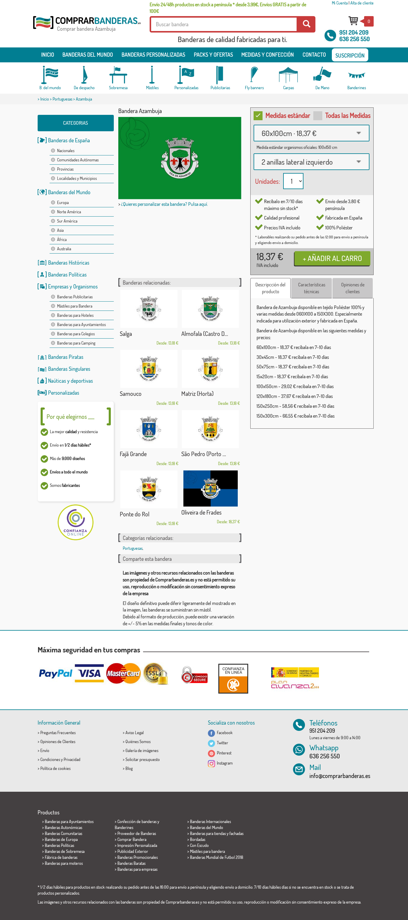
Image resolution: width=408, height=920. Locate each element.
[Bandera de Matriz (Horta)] (210, 369)
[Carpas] (288, 75)
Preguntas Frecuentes (58, 732)
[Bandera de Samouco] (149, 369)
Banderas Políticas (67, 274)
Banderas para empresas (137, 869)
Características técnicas (311, 288)
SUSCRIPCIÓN (350, 55)
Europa (63, 202)
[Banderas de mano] (323, 75)
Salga (126, 333)
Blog (129, 768)
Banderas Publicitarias (75, 296)
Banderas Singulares (69, 368)
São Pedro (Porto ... (203, 454)
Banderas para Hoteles (75, 315)
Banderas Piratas (65, 357)
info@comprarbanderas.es (339, 775)
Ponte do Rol (134, 514)
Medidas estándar (288, 115)
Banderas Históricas (68, 262)
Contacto (314, 54)
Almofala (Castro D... (204, 333)
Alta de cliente (362, 2)
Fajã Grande (133, 454)
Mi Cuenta (340, 2)
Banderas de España (69, 140)
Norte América (69, 211)
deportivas (82, 380)
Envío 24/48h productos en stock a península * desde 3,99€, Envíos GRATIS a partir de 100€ (228, 7)
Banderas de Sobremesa (65, 851)
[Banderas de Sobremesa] (118, 75)
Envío (44, 750)
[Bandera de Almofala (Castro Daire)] (210, 309)
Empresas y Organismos (73, 286)
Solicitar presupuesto (142, 759)
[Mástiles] (152, 75)
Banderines (124, 827)
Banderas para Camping (76, 342)
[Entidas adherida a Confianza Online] (233, 678)
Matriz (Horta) (197, 393)
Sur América (67, 220)
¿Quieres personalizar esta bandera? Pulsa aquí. (164, 204)
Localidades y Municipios (77, 178)
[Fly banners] (254, 75)
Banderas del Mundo (69, 192)
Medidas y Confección (267, 54)
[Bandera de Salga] (149, 309)
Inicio (47, 54)
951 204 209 (354, 32)
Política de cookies (55, 768)
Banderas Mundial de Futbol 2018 (216, 857)
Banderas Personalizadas (153, 54)
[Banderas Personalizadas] (186, 75)
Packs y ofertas (213, 54)
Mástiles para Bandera (74, 305)
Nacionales (65, 150)
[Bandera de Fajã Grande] (149, 429)
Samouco (131, 393)
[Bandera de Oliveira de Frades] (210, 488)
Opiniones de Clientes (57, 741)
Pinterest (223, 752)
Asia (60, 230)
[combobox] (311, 133)
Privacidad (72, 759)
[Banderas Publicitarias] (220, 75)
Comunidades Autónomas (78, 159)
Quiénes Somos (138, 741)
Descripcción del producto (270, 288)
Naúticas (57, 380)
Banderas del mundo (87, 54)
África (62, 239)
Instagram (224, 762)
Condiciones (50, 759)
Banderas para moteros (64, 863)
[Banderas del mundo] (50, 75)
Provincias (65, 169)
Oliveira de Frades (201, 512)
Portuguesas (62, 98)
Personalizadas (63, 392)
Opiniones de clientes (352, 288)
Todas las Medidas (348, 115)
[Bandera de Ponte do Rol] (149, 489)
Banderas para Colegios (76, 333)
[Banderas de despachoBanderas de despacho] (84, 75)
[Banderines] (357, 75)
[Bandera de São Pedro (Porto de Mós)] (210, 429)
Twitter (221, 742)
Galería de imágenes (141, 750)
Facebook (224, 732)
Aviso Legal (134, 732)
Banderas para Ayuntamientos (81, 324)
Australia (64, 248)
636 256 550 (354, 39)
